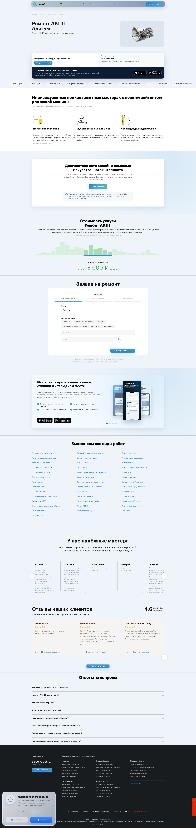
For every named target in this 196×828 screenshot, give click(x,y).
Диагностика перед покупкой (133, 487)
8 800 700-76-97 (42, 762)
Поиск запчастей (38, 491)
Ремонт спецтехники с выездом (44, 458)
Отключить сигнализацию (87, 458)
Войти (142, 4)
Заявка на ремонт (153, 4)
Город (63, 306)
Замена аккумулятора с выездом (134, 467)
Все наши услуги (135, 783)
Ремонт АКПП (82, 506)
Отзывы (85, 3)
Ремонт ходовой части (131, 501)
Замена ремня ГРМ (39, 501)
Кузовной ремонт (128, 496)
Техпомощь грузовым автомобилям (46, 506)
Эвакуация (126, 511)
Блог (115, 3)
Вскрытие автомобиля (41, 472)
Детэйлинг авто (128, 491)
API (62, 811)
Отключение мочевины (41, 477)
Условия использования (92, 819)
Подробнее (21, 811)
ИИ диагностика (65, 3)
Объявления (76, 3)
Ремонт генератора (129, 463)
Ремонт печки (37, 482)
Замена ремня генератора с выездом (91, 472)
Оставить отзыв (98, 666)
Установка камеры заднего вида (44, 496)
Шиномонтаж (82, 491)
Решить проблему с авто (131, 506)
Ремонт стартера (129, 477)
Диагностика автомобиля (42, 467)
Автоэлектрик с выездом (42, 453)
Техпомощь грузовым (68, 776)
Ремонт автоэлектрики (86, 511)
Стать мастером (139, 811)
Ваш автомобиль (68, 318)
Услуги (53, 3)
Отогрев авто (82, 467)
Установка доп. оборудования (133, 458)
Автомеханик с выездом (41, 463)
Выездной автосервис (85, 463)
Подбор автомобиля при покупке (90, 487)
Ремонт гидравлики (85, 496)
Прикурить (126, 472)
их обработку (119, 359)
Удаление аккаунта (105, 819)
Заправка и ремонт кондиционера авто (92, 482)
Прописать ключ (38, 487)
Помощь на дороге (129, 453)
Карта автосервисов (96, 3)
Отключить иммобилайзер (132, 482)
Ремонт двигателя (39, 511)
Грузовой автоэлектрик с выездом (91, 453)
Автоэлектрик (37, 515)
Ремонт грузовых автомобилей (89, 501)
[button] (65, 60)
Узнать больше (98, 186)
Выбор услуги (121, 351)
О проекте (108, 3)
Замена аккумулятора (85, 477)
